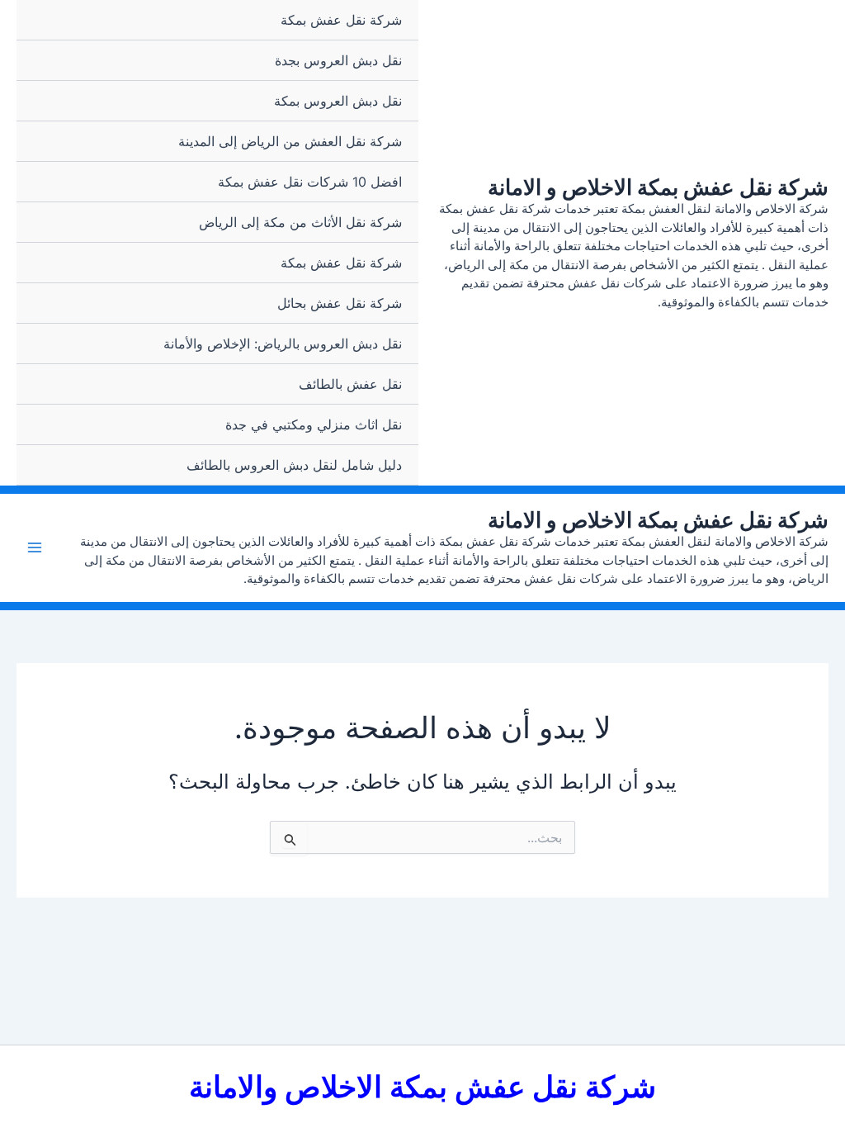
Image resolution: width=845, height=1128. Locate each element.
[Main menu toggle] (35, 547)
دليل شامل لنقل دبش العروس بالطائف (294, 465)
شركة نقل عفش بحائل (339, 303)
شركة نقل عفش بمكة (341, 20)
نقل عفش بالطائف (350, 384)
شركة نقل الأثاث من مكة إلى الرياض (300, 222)
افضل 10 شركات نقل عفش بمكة (310, 181)
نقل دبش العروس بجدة (338, 60)
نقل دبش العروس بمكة (338, 100)
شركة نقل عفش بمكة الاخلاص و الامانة (658, 187)
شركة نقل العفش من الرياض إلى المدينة (290, 141)
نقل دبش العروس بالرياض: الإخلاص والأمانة (282, 343)
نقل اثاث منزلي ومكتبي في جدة (313, 424)
